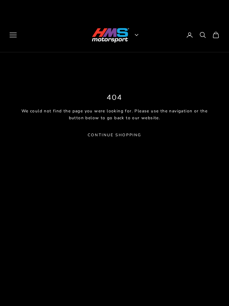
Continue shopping (114, 135)
